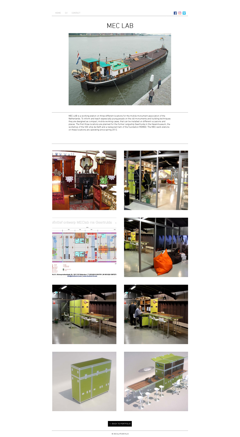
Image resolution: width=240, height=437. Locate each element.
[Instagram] (179, 13)
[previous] (57, 282)
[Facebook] (175, 13)
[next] (183, 282)
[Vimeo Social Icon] (184, 13)
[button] (84, 180)
